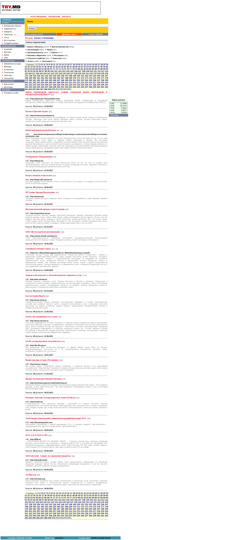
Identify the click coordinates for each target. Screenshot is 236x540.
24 (90, 64)
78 (73, 69)
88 (101, 69)
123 (56, 73)
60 (107, 67)
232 (70, 85)
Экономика (47, 61)
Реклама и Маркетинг (36, 55)
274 (68, 89)
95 (37, 71)
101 (56, 71)
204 (42, 82)
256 (82, 87)
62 (28, 69)
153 (90, 76)
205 (46, 82)
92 (29, 71)
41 (54, 67)
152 (86, 76)
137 (26, 76)
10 (52, 64)
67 (43, 69)
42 (57, 67)
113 (102, 71)
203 (38, 82)
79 (76, 69)
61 (26, 69)
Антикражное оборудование (39, 157)
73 (59, 69)
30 (107, 64)
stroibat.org (31, 475)
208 (58, 82)
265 (34, 89)
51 (82, 67)
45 (65, 67)
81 (82, 69)
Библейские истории (12, 64)
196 (94, 80)
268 (45, 89)
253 (70, 87)
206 (50, 82)
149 (74, 76)
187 (58, 80)
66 (40, 69)
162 (42, 78)
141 (42, 76)
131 (87, 73)
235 (82, 85)
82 (85, 69)
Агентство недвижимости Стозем (41, 317)
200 (26, 82)
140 (38, 76)
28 (102, 64)
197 (98, 80)
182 (38, 80)
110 (91, 71)
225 (42, 85)
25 (93, 64)
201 (30, 82)
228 (54, 85)
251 (62, 87)
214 (82, 82)
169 (70, 78)
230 (62, 85)
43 (59, 67)
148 (70, 76)
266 (38, 89)
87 (99, 69)
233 (74, 85)
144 (54, 76)
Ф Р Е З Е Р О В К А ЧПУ (37, 435)
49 (76, 67)
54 (90, 67)
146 (62, 76)
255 (78, 87)
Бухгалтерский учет (60, 47)
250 (58, 87)
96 (40, 71)
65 (37, 69)
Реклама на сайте (11, 93)
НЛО (6, 58)
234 (78, 85)
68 (45, 69)
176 (98, 78)
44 (62, 67)
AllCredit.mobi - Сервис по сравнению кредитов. (48, 456)
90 (107, 69)
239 (98, 85)
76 (68, 69)
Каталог (29, 38)
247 (46, 87)
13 (60, 64)
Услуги (30, 61)
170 (74, 78)
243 (30, 87)
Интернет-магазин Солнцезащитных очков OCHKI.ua (51, 398)
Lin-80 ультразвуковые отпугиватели (43, 341)
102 (60, 71)
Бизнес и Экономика (44, 38)
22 (85, 64)
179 (26, 80)
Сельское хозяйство (36, 58)
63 (31, 69)
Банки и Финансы (35, 47)
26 (96, 64)
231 (66, 85)
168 (66, 78)
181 (34, 80)
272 (61, 89)
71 (54, 69)
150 (78, 76)
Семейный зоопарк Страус (38, 249)
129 (79, 73)
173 (86, 78)
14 (62, 64)
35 (37, 67)
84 (90, 69)
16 (68, 64)
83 (87, 69)
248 (50, 87)
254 (74, 87)
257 (86, 87)
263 (26, 89)
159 (30, 78)
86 (96, 69)
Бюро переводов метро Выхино (41, 130)
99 (49, 71)
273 (65, 89)
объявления (54, 16)
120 (45, 73)
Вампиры (8, 67)
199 (106, 80)
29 (104, 64)
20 (79, 64)
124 (60, 73)
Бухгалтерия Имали (35, 296)
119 (41, 73)
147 (66, 76)
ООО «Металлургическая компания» (43, 232)
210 (66, 82)
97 (43, 71)
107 (79, 71)
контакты (66, 16)
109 (87, 71)
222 (30, 85)
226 (46, 85)
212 (74, 82)
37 (43, 67)
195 (90, 80)
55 (93, 67)
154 (94, 76)
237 (90, 85)
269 (49, 89)
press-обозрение (38, 16)
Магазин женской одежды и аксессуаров (45, 209)
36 (40, 67)
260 (98, 87)
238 (94, 85)
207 (54, 82)
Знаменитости (10, 29)
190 (70, 80)
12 (57, 64)
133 (95, 73)
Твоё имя (8, 75)
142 (46, 76)
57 (99, 67)
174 (90, 78)
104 (68, 71)
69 (48, 69)
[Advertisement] (118, 49)
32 (28, 67)
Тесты (6, 37)
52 (85, 67)
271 (57, 89)
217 (94, 82)
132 (91, 73)
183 (42, 80)
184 (46, 80)
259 (94, 87)
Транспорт (57, 58)
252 (66, 87)
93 (31, 71)
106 (76, 71)
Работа (54, 52)
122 (52, 73)
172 (82, 78)
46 (68, 67)
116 (30, 73)
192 (78, 80)
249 (54, 87)
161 (38, 78)
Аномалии (8, 49)
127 (72, 73)
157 (106, 76)
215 (86, 82)
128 (75, 73)
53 (87, 67)
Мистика (7, 52)
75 (65, 69)
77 (71, 69)
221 (26, 85)
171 (78, 78)
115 (26, 73)
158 (26, 78)
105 (72, 71)
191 (74, 80)
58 (101, 67)
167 (62, 78)
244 (34, 87)
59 (104, 67)
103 (64, 71)
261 (102, 87)
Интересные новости (12, 26)
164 (50, 78)
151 (82, 76)
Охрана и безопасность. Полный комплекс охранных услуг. (54, 275)
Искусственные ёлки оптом (39, 175)
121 (48, 73)
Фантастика (8, 84)
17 (71, 64)
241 (106, 85)
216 (90, 82)
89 (104, 69)
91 (26, 71)
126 (68, 73)
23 (88, 64)
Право (50, 50)
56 (96, 67)
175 (94, 78)
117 (33, 73)
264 (30, 89)
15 (65, 64)
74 (62, 69)
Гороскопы (8, 34)
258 (90, 87)
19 (76, 64)
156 (102, 76)
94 (34, 71)
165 (54, 78)
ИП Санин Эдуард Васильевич (40, 192)
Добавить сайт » (69, 34)
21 (82, 64)
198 (102, 80)
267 (42, 89)
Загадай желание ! (11, 43)
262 (106, 87)
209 (62, 82)
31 (26, 67)
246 (42, 87)
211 (70, 82)
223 (34, 85)
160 (34, 78)
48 (73, 67)
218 (98, 82)
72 (57, 69)
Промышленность (35, 52)
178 (106, 78)
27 (99, 64)
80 (79, 69)
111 (95, 71)
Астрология (8, 70)
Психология (9, 72)
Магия (6, 55)
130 (83, 73)
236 (86, 85)
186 (54, 80)
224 (38, 85)
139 (34, 76)
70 (51, 69)
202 (34, 82)
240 (102, 85)
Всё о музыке (9, 40)
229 (58, 85)
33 (31, 67)
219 (102, 82)
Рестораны (59, 55)
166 (58, 78)
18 (74, 64)
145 (58, 76)
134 (99, 73)
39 (48, 67)
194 (86, 80)
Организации (33, 50)
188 (62, 80)
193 (82, 80)
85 (93, 69)
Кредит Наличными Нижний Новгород (44, 379)
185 (50, 80)
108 (83, 71)
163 (46, 78)
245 (38, 87)
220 (106, 82)
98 (46, 71)
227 (50, 85)
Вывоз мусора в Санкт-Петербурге (42, 360)
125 (64, 73)
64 (34, 69)
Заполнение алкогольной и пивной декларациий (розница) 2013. (56, 418)
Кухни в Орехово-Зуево (37, 111)
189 (66, 80)
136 (106, 73)
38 (45, 67)
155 (98, 76)
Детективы (8, 87)
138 (30, 76)
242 (26, 87)
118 (37, 73)
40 (51, 67)
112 (99, 71)
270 (53, 89)
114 (106, 71)
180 (30, 80)
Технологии (8, 78)
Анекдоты (8, 32)
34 (34, 67)
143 (50, 76)
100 (52, 71)
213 (78, 82)
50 (79, 67)
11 (54, 64)
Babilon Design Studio (101, 538)
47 (71, 67)
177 (102, 78)
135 (102, 73)
